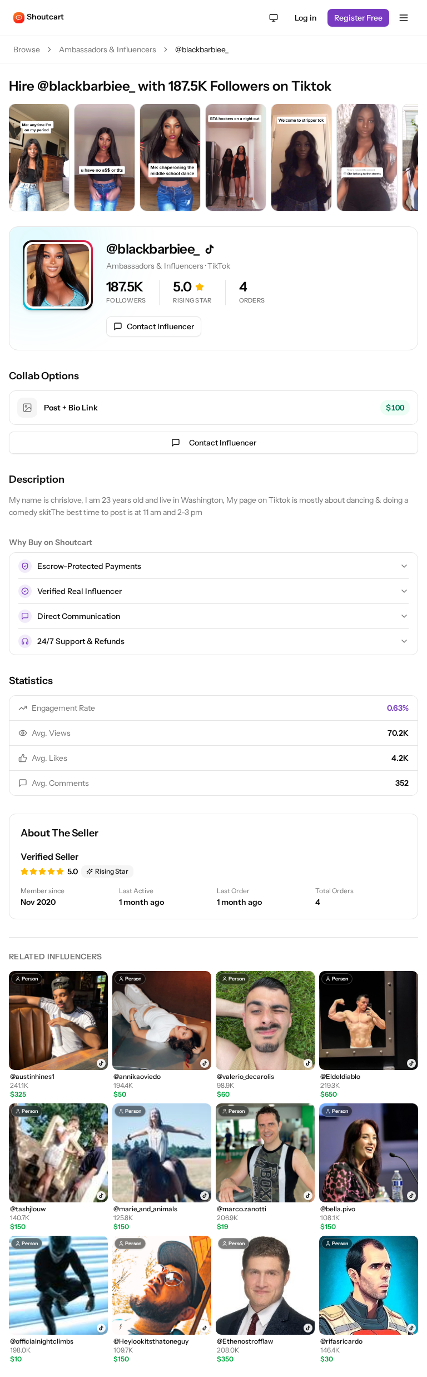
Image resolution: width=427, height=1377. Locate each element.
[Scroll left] (20, 158)
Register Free (358, 18)
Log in (305, 18)
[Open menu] (404, 18)
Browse (26, 49)
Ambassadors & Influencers (107, 49)
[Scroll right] (407, 158)
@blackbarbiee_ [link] (202, 49)
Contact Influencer (160, 326)
